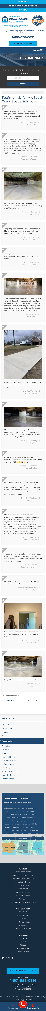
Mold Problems (23, 889)
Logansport (8, 827)
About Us (8, 718)
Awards (5, 732)
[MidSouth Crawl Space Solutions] (23, 1004)
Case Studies (7, 728)
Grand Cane (20, 818)
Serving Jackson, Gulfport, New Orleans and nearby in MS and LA (23, 32)
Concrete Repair (23, 896)
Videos (4, 753)
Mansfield (16, 827)
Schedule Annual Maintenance (23, 6)
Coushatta (35, 811)
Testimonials (7, 741)
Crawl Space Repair (23, 872)
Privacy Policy (39, 997)
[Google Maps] (3, 958)
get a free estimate (23, 970)
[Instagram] (9, 958)
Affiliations (6, 768)
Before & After (8, 764)
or (23, 44)
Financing (6, 746)
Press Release (7, 725)
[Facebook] (6, 958)
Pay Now (23, 10)
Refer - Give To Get (10, 772)
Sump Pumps (23, 885)
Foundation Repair (23, 882)
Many (23, 827)
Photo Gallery (8, 779)
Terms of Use (19, 999)
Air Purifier (23, 899)
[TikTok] (12, 958)
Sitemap (29, 999)
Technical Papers (9, 757)
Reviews (5, 750)
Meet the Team (8, 775)
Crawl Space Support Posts (23, 875)
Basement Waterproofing (23, 879)
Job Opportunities (9, 761)
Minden (6, 830)
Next (37, 700)
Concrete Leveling (23, 892)
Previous (10, 700)
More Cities (37, 836)
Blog (4, 736)
